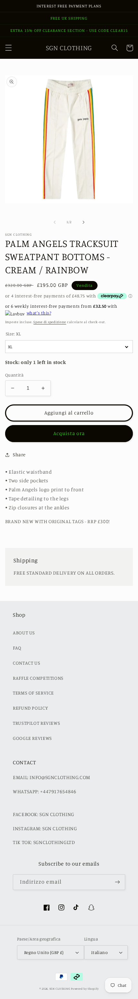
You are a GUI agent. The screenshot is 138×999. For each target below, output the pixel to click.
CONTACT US (26, 663)
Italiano (99, 952)
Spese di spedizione (49, 322)
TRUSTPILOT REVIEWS (36, 723)
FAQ (17, 647)
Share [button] (19, 454)
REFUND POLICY (30, 708)
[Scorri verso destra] (83, 222)
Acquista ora (69, 433)
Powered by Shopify (85, 988)
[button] (8, 48)
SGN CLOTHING (59, 988)
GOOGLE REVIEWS (32, 738)
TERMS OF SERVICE (33, 692)
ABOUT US (24, 632)
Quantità (14, 374)
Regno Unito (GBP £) (44, 952)
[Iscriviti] (117, 882)
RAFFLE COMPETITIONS (38, 678)
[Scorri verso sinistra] (54, 222)
